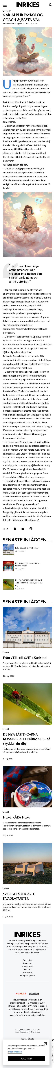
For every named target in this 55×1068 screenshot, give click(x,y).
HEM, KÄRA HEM (16, 817)
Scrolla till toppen (52, 1051)
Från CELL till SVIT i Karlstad (27, 548)
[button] (14, 528)
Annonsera (27, 963)
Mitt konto (27, 972)
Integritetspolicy (27, 975)
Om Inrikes (27, 960)
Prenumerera (27, 966)
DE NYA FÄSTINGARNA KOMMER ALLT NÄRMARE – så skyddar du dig (28, 582)
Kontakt (27, 969)
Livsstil (6, 11)
